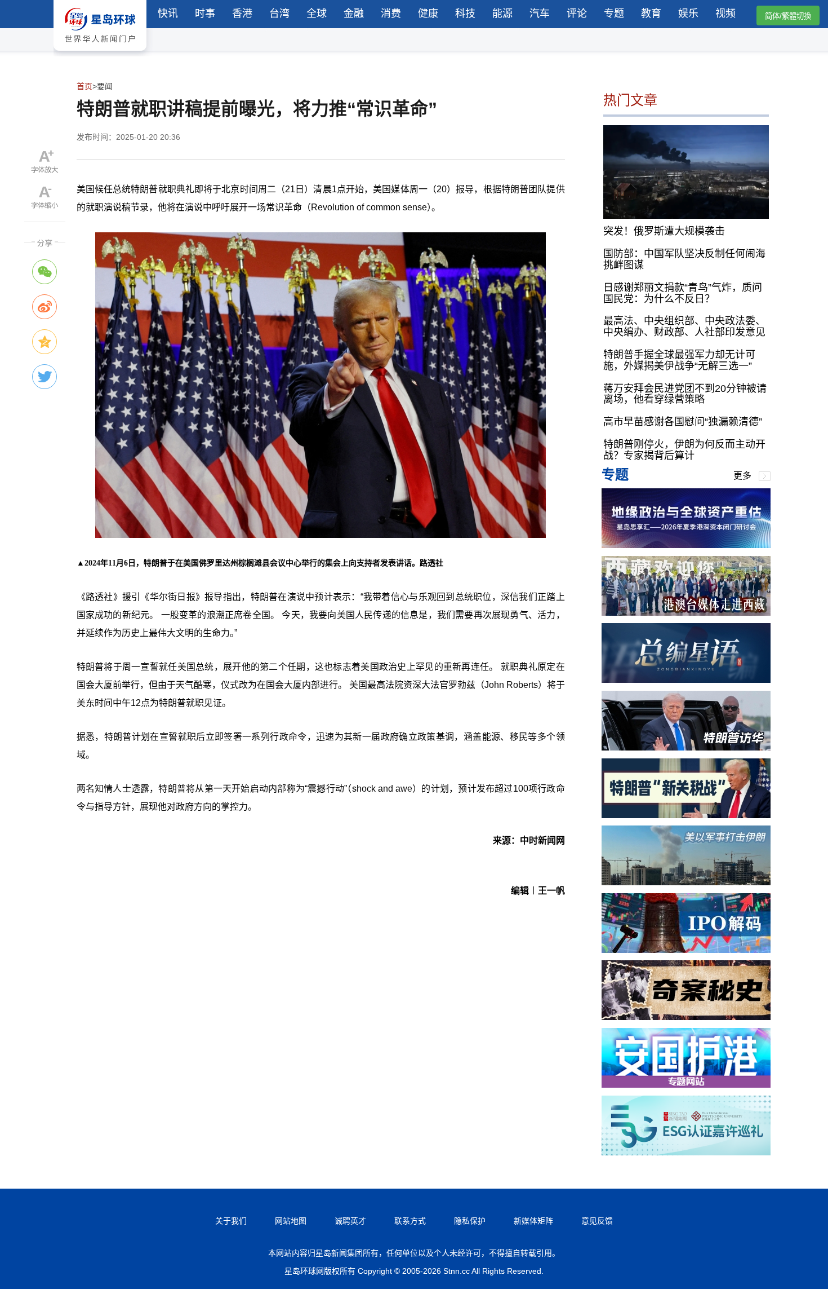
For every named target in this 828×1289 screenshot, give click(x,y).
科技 (465, 13)
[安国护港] (686, 1084)
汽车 (539, 13)
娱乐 (688, 13)
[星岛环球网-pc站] (100, 53)
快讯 (168, 13)
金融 (354, 13)
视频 (725, 13)
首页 (84, 86)
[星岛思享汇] (686, 545)
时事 (205, 13)
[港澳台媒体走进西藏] (686, 612)
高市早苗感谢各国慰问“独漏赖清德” (682, 421)
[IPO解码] (686, 950)
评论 (577, 13)
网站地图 (290, 1220)
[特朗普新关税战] (686, 815)
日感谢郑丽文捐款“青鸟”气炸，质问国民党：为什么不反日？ (682, 293)
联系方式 (410, 1220)
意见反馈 (597, 1220)
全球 (316, 13)
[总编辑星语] (686, 680)
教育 (651, 13)
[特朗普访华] (686, 747)
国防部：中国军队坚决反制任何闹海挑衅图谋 (684, 259)
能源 (502, 13)
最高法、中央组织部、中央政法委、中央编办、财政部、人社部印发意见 (684, 326)
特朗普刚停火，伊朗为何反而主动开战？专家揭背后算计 (684, 450)
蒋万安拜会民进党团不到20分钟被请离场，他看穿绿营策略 (685, 394)
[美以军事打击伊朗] (686, 882)
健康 (428, 13)
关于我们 (231, 1220)
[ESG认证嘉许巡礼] (686, 1152)
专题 (614, 13)
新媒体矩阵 (533, 1220)
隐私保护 (470, 1220)
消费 (391, 13)
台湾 (279, 13)
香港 (242, 13)
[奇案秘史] (686, 1017)
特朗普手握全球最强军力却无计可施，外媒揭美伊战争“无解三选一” (679, 360)
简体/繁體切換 (788, 16)
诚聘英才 (350, 1220)
